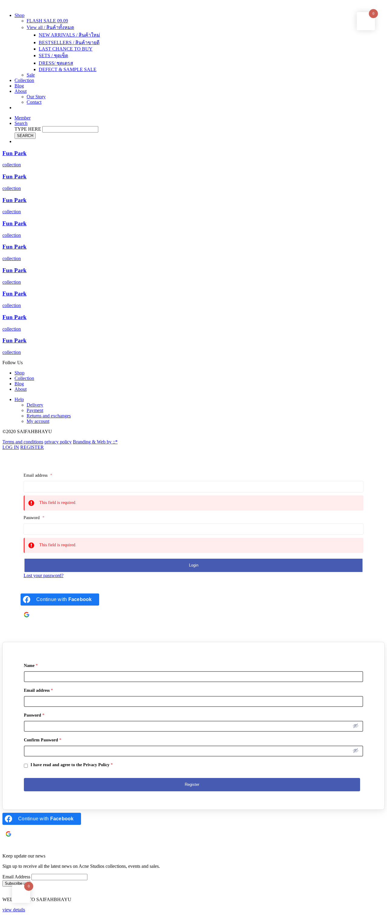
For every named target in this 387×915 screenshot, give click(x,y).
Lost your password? (43, 575)
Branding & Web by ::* (95, 441)
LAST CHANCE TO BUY (66, 48)
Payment (35, 410)
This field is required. (57, 502)
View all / (50, 27)
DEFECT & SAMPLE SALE (67, 69)
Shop (19, 15)
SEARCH (25, 135)
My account (38, 421)
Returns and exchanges (49, 415)
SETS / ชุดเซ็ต (53, 55)
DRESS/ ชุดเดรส (56, 63)
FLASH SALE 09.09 (47, 20)
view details (13, 909)
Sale (31, 74)
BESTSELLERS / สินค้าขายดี (69, 42)
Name (31, 665)
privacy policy (58, 441)
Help (19, 399)
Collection (24, 80)
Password (34, 517)
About (21, 91)
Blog (19, 85)
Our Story (36, 96)
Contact (34, 102)
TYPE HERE (28, 129)
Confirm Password (42, 740)
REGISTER (32, 447)
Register (192, 784)
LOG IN (10, 447)
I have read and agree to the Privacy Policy (71, 765)
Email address (38, 475)
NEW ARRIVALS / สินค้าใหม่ (69, 35)
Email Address (16, 876)
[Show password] (356, 726)
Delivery (35, 404)
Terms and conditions (22, 441)
